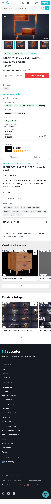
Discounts (6, 408)
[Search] (47, 8)
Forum (4, 452)
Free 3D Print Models (10, 404)
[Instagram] (14, 493)
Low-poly (8, 105)
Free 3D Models (8, 400)
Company (5, 365)
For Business (7, 387)
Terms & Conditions (9, 485)
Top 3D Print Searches (10, 435)
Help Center (6, 378)
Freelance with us (9, 426)
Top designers (7, 443)
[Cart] (28, 3)
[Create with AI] (23, 3)
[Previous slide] (5, 27)
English (31, 485)
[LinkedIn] (3, 493)
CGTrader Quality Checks (11, 94)
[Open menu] (3, 3)
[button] (43, 8)
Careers (5, 373)
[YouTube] (9, 493)
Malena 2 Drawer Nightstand (12, 279)
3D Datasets (6, 391)
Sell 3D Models (7, 413)
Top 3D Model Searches (11, 430)
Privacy (22, 485)
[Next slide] (46, 27)
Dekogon (17, 147)
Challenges (6, 447)
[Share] (41, 81)
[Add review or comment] (46, 222)
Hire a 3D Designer (9, 395)
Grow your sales (8, 417)
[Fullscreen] (5, 16)
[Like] (10, 81)
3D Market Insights (9, 422)
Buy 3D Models (7, 382)
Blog (4, 369)
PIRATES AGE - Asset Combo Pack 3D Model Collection (21, 331)
